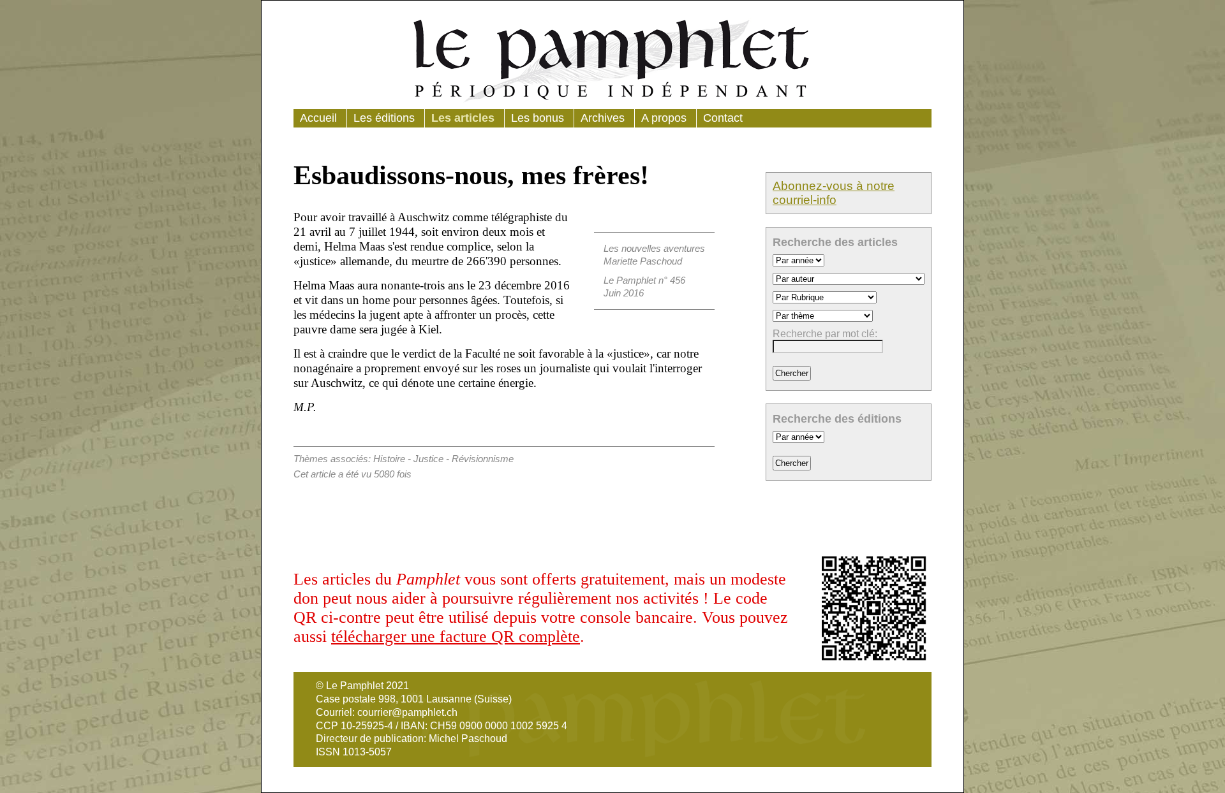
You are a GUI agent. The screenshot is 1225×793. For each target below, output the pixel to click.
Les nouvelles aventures (654, 248)
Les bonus (537, 118)
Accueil (318, 118)
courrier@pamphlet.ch (407, 712)
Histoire (389, 458)
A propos (664, 118)
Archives (603, 118)
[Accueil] (612, 58)
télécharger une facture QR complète (455, 636)
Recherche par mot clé (824, 333)
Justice (428, 458)
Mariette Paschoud (643, 261)
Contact (723, 118)
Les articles (462, 118)
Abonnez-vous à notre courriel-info (834, 193)
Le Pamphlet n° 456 (644, 280)
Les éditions (384, 118)
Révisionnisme (483, 458)
